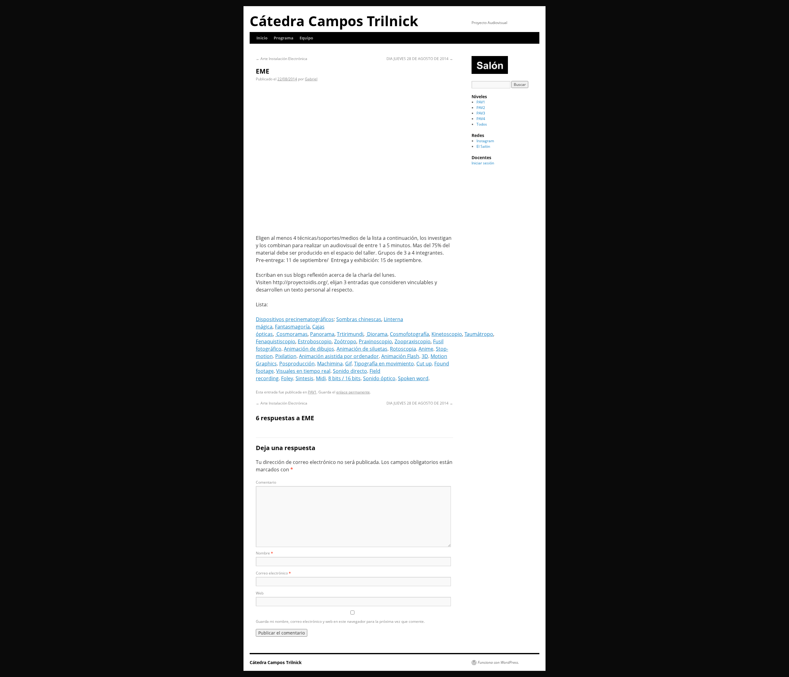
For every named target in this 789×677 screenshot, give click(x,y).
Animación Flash (400, 356)
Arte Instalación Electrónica (281, 58)
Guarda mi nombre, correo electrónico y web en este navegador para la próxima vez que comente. (340, 621)
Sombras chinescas (358, 319)
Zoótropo (345, 341)
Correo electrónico (273, 573)
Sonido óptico (379, 378)
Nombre (264, 553)
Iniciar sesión (483, 163)
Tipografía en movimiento (384, 363)
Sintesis (304, 378)
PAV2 (480, 107)
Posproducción (297, 363)
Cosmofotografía (409, 334)
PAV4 (480, 118)
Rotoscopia (403, 348)
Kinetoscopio (446, 334)
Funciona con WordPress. (498, 662)
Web (260, 593)
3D (425, 356)
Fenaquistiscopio (275, 341)
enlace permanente (353, 392)
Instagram (485, 140)
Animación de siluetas (362, 348)
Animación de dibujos (309, 348)
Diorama (376, 334)
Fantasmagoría (292, 326)
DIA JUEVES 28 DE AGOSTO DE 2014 (419, 58)
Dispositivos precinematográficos (295, 319)
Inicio (262, 38)
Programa (283, 38)
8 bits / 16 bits (344, 378)
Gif (348, 363)
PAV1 (312, 392)
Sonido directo (350, 371)
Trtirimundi (350, 334)
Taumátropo (478, 334)
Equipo (306, 38)
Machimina (330, 363)
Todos (481, 124)
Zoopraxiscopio (412, 341)
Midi (321, 378)
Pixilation (285, 356)
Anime (426, 348)
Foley (287, 378)
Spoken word (413, 378)
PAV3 (480, 113)
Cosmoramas (291, 334)
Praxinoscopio (375, 341)
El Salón (483, 146)
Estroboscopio (315, 341)
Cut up (424, 363)
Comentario (266, 482)
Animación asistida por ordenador (339, 356)
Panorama (322, 334)
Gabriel (311, 79)
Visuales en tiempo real (303, 371)
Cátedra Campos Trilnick (334, 20)
